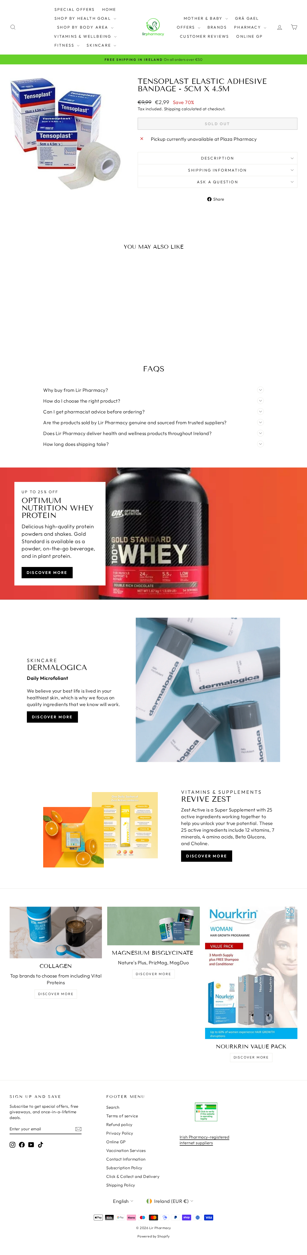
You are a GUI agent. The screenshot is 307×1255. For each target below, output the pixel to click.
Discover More (47, 572)
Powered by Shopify (153, 1236)
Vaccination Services (126, 1150)
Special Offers (74, 9)
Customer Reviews (204, 36)
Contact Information (126, 1159)
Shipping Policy (120, 1184)
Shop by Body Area (83, 27)
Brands (217, 27)
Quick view (43, 307)
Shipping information (217, 170)
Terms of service (122, 1115)
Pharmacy (248, 27)
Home (109, 9)
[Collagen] (56, 933)
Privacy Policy (119, 1133)
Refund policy (119, 1124)
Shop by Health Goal (83, 18)
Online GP (249, 36)
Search (112, 1107)
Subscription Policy (124, 1167)
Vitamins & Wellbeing (83, 36)
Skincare (99, 45)
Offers (187, 27)
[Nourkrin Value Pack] (251, 973)
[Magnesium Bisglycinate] (153, 926)
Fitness (65, 45)
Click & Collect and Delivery (132, 1176)
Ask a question (217, 181)
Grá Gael (247, 18)
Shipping (172, 108)
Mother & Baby (204, 18)
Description (217, 158)
